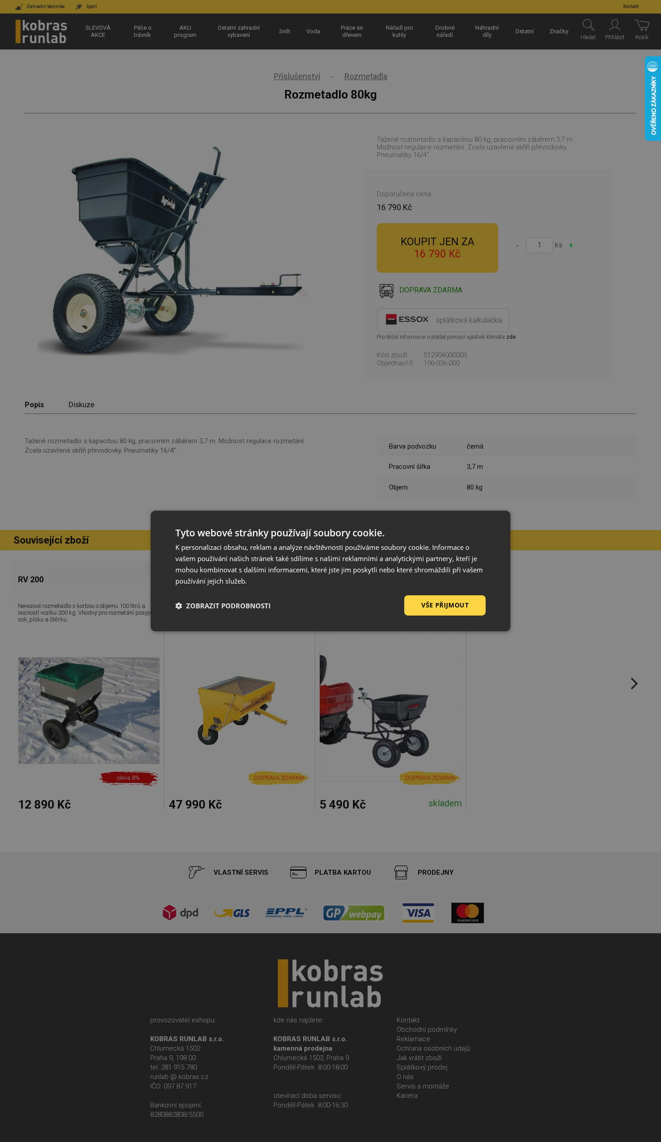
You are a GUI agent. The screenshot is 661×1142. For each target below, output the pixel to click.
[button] (223, 606)
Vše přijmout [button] (445, 605)
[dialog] (330, 571)
